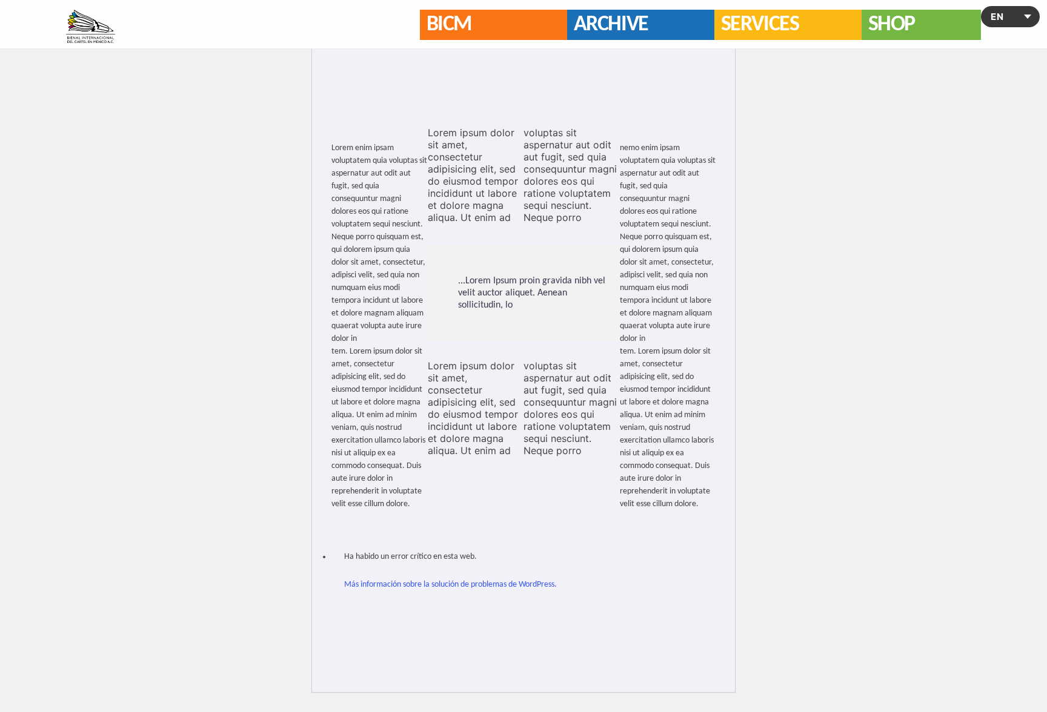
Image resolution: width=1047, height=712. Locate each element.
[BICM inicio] (90, 26)
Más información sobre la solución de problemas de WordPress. (450, 584)
